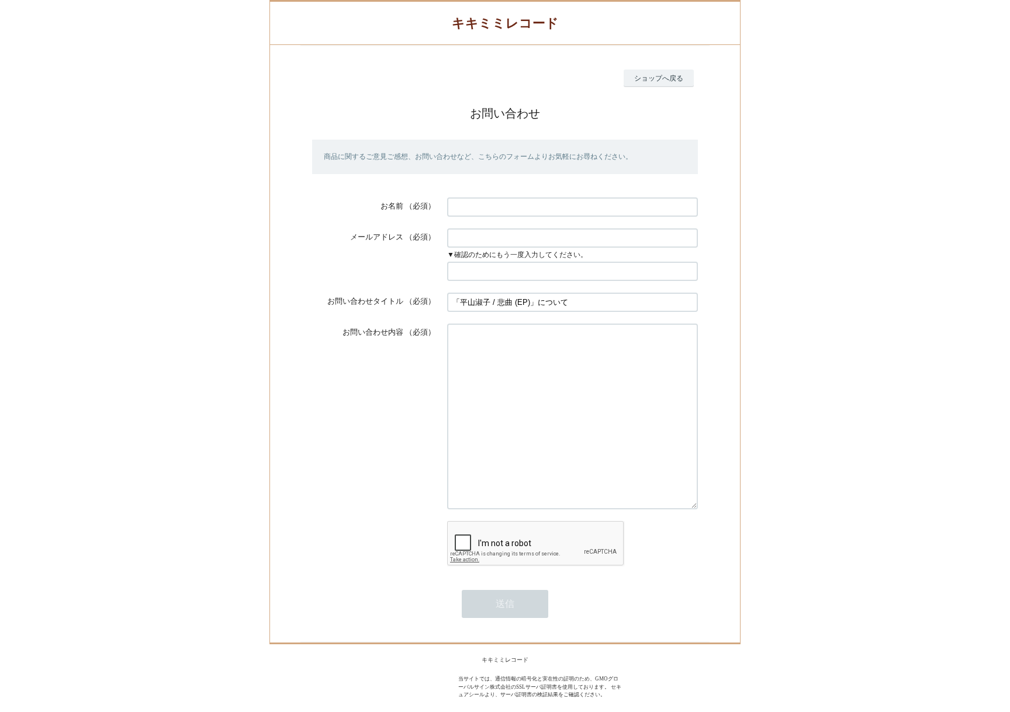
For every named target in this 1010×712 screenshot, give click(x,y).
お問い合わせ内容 (373, 332)
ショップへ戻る (658, 78)
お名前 (392, 206)
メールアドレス (376, 236)
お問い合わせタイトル (365, 301)
